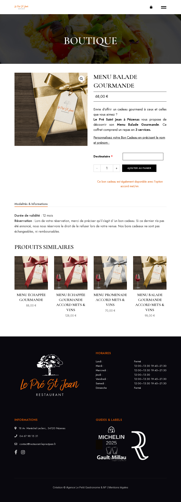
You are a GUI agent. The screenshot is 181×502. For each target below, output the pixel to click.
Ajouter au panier (139, 168)
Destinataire (103, 156)
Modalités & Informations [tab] (31, 204)
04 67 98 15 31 (28, 436)
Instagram (23, 452)
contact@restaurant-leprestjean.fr (37, 444)
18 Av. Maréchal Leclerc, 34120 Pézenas (41, 428)
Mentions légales (118, 487)
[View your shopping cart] (151, 7)
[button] (81, 79)
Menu (162, 7)
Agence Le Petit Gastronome (83, 487)
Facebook (15, 452)
